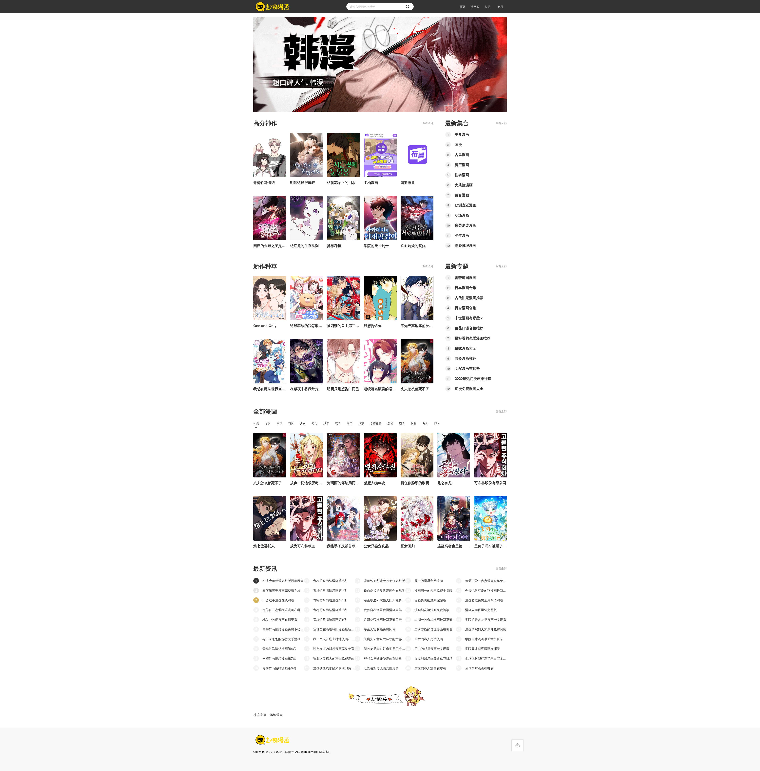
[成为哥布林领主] (306, 518)
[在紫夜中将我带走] (306, 361)
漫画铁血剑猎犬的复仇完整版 (384, 580)
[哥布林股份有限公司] (490, 455)
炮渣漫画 (276, 714)
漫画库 (475, 7)
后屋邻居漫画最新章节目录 (433, 658)
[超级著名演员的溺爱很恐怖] (380, 361)
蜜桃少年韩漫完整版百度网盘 (283, 580)
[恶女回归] (417, 518)
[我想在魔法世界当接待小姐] (269, 361)
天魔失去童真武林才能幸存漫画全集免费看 (384, 639)
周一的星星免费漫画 (428, 580)
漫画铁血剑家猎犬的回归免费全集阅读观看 (334, 668)
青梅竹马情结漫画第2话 (330, 609)
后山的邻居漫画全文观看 (431, 648)
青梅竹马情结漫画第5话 (330, 580)
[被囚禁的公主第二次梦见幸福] (343, 298)
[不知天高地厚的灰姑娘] (417, 298)
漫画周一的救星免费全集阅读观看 (435, 590)
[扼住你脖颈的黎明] (417, 455)
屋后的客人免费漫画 (428, 639)
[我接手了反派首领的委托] (343, 518)
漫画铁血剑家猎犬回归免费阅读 (384, 600)
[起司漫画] (273, 6)
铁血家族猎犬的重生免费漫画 (333, 658)
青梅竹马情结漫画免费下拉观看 (283, 629)
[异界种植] (343, 218)
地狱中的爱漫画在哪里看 (279, 619)
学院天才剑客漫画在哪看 (482, 648)
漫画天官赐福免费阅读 (379, 629)
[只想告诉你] (380, 298)
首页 (462, 7)
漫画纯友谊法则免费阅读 (431, 609)
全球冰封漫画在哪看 (479, 668)
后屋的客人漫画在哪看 (430, 668)
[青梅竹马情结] (269, 155)
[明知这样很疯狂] (306, 155)
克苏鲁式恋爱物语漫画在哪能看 (283, 609)
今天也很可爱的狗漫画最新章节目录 (486, 590)
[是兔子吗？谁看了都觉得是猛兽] (490, 518)
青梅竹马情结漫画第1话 (330, 619)
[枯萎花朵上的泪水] (343, 155)
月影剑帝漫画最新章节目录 (383, 619)
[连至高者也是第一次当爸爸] (453, 518)
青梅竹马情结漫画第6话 (279, 668)
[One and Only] (269, 298)
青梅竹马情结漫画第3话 (330, 600)
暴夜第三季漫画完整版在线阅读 (283, 590)
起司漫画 (288, 752)
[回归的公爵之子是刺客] (269, 218)
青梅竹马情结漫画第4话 (330, 590)
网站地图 (324, 752)
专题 (500, 7)
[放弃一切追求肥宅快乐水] (306, 455)
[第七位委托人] (269, 518)
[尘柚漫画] (380, 155)
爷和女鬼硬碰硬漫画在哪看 (383, 658)
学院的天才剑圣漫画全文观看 (485, 619)
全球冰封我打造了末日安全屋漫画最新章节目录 (486, 658)
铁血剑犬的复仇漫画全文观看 (384, 590)
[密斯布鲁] (417, 155)
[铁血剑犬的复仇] (417, 218)
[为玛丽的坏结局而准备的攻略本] (343, 455)
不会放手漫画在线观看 (278, 600)
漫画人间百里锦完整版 (481, 609)
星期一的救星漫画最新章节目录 (435, 619)
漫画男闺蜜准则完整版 (430, 600)
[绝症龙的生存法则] (306, 218)
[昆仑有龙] (453, 455)
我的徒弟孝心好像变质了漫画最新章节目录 (384, 648)
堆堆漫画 (259, 714)
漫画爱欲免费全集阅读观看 (484, 600)
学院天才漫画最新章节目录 (484, 639)
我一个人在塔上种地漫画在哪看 (334, 639)
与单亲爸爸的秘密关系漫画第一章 (283, 639)
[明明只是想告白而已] (343, 361)
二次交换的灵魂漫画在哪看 (433, 629)
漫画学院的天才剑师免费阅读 (485, 629)
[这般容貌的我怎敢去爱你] (306, 298)
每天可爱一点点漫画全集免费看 (486, 580)
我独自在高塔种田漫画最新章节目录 (334, 629)
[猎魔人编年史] (380, 455)
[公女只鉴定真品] (380, 518)
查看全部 (427, 123)
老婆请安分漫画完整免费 (381, 668)
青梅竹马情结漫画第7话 (279, 658)
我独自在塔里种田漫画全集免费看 (384, 609)
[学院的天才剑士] (380, 218)
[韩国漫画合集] (380, 64)
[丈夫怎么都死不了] (417, 361)
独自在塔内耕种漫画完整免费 (333, 648)
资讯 (487, 7)
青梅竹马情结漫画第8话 (279, 648)
